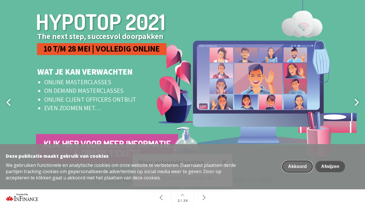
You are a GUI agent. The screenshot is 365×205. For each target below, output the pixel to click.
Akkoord (297, 166)
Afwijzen (330, 166)
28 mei (79, 48)
